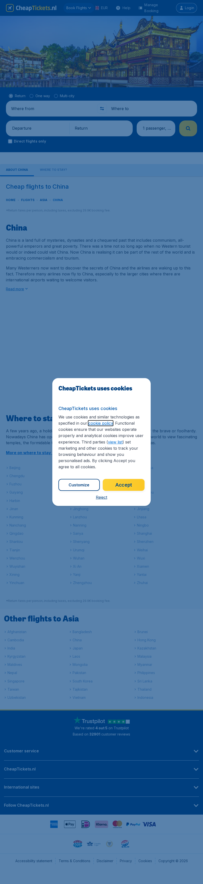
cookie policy (100, 423)
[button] (101, 497)
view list (115, 442)
